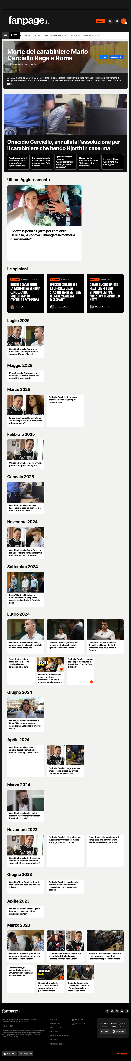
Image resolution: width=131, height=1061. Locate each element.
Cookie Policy (55, 1032)
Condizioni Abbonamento (60, 1036)
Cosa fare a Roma (58, 35)
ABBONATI (100, 21)
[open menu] (5, 35)
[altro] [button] (10, 84)
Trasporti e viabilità (91, 35)
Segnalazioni (55, 1023)
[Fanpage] (11, 1011)
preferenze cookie (57, 1044)
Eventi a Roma (74, 35)
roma (14, 35)
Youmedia (53, 1019)
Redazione (54, 1040)
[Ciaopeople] (123, 1054)
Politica (27, 35)
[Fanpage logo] (25, 21)
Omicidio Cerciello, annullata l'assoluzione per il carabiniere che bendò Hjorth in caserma (63, 145)
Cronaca (37, 35)
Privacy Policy (55, 1028)
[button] (9, 1053)
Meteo (46, 35)
